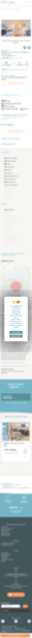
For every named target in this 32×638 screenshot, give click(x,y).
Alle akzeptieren (16, 332)
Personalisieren (16, 336)
